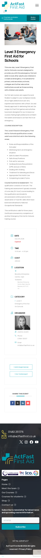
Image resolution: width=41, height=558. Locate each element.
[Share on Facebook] (12, 403)
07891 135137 (22, 338)
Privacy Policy (25, 549)
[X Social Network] (17, 403)
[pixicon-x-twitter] (21, 442)
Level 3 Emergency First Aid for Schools (22, 304)
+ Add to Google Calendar (21, 367)
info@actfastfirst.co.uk (26, 345)
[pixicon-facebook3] (31, 442)
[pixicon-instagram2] (26, 442)
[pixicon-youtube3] (36, 442)
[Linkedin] (22, 403)
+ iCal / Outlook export (21, 374)
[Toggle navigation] (37, 5)
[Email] (28, 403)
